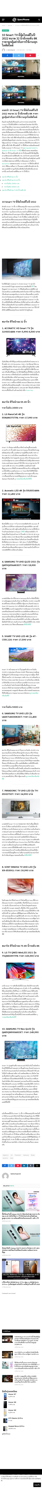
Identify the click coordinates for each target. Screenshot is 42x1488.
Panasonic (18, 1155)
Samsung (26, 1155)
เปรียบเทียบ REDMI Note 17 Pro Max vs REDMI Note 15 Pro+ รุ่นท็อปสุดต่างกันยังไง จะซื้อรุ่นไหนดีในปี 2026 (21, 1283)
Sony (11, 1158)
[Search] (39, 20)
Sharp (32, 1155)
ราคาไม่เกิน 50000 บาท (11, 187)
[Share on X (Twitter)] (18, 55)
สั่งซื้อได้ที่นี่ (27, 624)
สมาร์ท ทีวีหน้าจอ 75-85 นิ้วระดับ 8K (14, 190)
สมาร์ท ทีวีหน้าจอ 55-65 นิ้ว (11, 180)
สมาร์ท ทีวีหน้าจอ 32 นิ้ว (10, 177)
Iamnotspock (11, 50)
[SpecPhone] (21, 20)
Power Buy (29, 390)
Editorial (5, 30)
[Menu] (3, 20)
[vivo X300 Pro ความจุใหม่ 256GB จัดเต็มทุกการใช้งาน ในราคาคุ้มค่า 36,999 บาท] (7, 1354)
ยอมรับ (37, 1485)
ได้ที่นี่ (23, 532)
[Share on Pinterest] (30, 55)
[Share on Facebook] (7, 55)
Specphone (6, 163)
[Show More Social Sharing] (38, 55)
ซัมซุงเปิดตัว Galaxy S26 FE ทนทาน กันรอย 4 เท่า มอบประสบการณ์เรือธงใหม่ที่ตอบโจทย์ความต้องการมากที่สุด (20, 1250)
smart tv (5, 1158)
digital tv (5, 1155)
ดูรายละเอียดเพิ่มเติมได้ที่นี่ (23, 479)
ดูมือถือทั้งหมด (6, 1434)
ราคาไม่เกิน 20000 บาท (11, 183)
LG (12, 1155)
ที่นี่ (33, 286)
